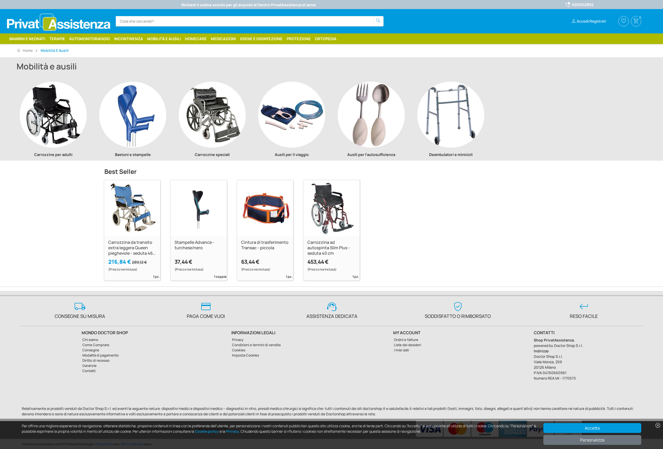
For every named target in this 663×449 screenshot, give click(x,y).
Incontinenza (128, 38)
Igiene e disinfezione (261, 38)
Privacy (232, 431)
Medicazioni (223, 38)
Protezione (299, 38)
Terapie (57, 38)
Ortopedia (325, 38)
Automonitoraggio (89, 38)
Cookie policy (207, 431)
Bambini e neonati (27, 38)
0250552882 (583, 4)
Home (25, 50)
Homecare (196, 38)
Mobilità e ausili (164, 38)
